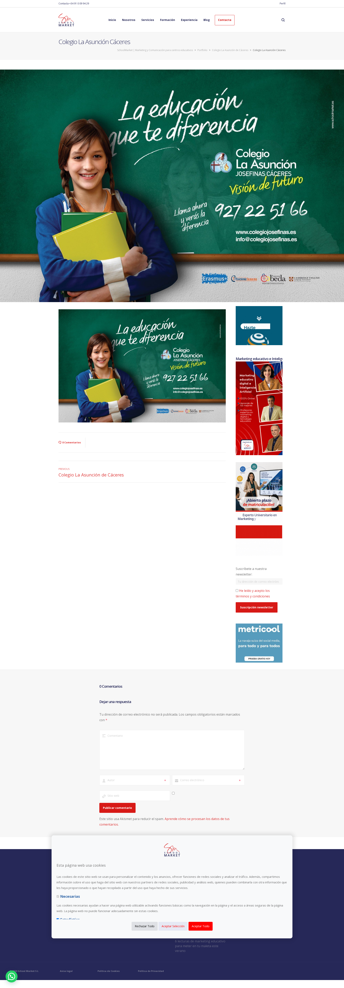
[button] (12, 976)
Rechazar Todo (144, 926)
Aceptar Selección (173, 926)
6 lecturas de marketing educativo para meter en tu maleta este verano (200, 946)
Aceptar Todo (200, 926)
